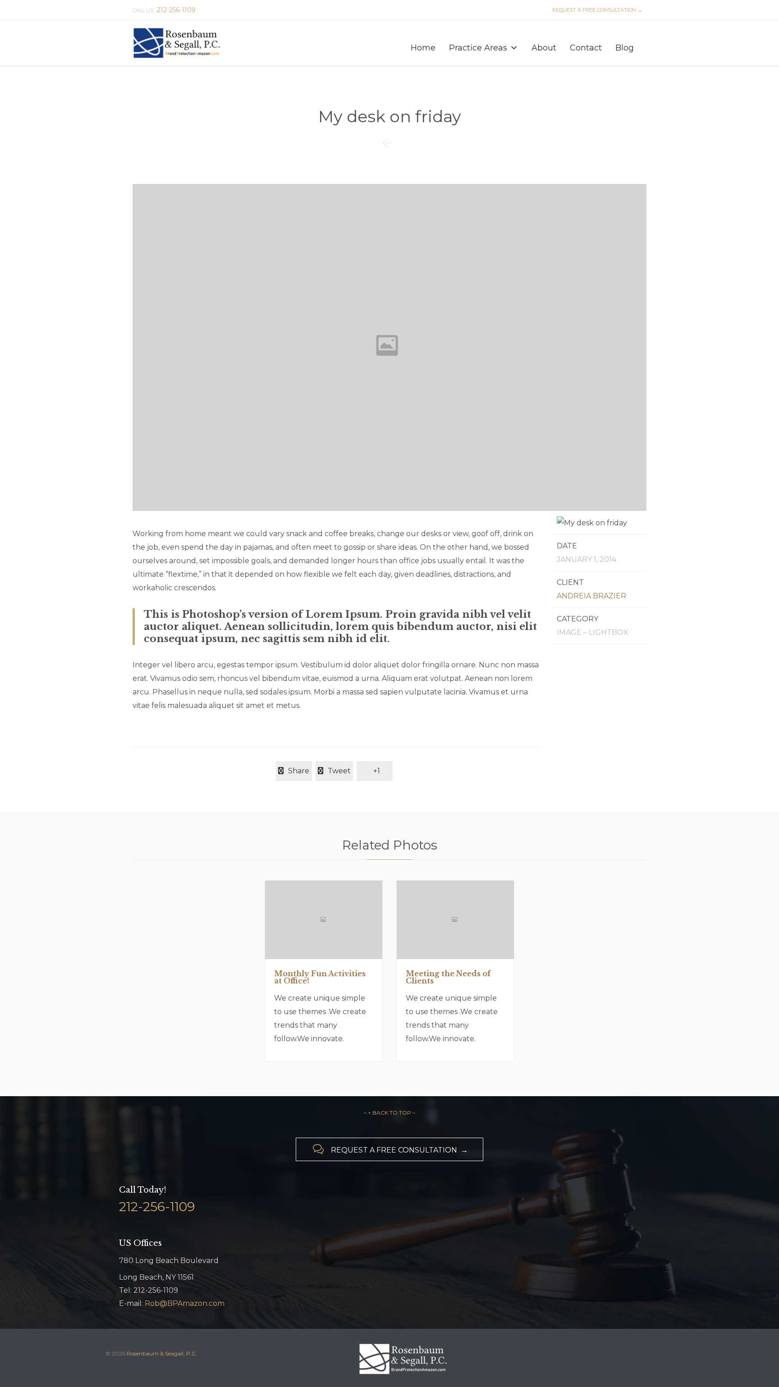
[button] (514, 48)
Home (423, 47)
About (544, 47)
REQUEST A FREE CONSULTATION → (596, 10)
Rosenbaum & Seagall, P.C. (162, 1353)
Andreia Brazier (591, 596)
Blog (624, 47)
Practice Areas (478, 47)
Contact (586, 47)
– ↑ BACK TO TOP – (389, 1112)
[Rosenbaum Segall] (178, 43)
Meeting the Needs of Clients (448, 977)
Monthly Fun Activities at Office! (320, 977)
